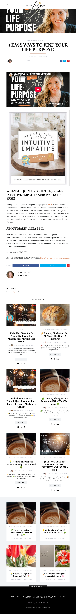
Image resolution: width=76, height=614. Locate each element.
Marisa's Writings (53, 329)
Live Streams (44, 40)
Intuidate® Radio (47, 597)
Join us (49, 205)
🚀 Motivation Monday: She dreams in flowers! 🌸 (54, 574)
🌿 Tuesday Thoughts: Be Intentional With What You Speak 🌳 (54, 401)
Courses (36, 597)
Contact (27, 597)
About (18, 596)
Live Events (35, 40)
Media (54, 596)
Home (12, 596)
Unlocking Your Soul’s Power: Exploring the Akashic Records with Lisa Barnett (21, 337)
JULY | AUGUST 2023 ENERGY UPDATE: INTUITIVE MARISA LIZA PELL (55, 465)
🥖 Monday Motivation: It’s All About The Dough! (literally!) (54, 336)
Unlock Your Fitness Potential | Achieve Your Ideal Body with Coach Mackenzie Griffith (21, 402)
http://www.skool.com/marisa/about (55, 258)
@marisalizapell (37, 586)
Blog (28, 40)
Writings (64, 329)
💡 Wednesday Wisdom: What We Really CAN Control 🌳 (21, 464)
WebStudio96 (46, 607)
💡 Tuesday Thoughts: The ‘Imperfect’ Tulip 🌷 (21, 574)
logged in (15, 292)
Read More (20, 359)
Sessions (47, 596)
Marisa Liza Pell (18, 61)
